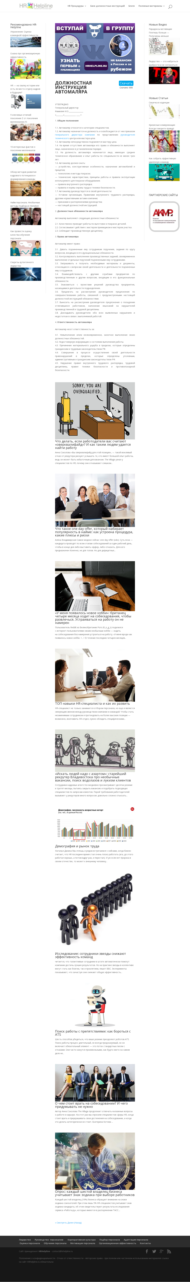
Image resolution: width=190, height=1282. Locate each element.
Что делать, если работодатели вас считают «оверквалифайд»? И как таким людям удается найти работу (93, 444)
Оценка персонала (29, 1243)
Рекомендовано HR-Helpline (23, 26)
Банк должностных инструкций (107, 6)
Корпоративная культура (81, 1239)
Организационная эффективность (117, 1243)
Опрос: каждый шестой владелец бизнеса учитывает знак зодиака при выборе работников (95, 1193)
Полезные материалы (150, 6)
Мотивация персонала (82, 1243)
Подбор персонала (109, 1239)
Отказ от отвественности (70, 1258)
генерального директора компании (75, 134)
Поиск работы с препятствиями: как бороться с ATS (93, 1033)
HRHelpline (44, 1251)
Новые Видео (158, 24)
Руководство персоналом (49, 1239)
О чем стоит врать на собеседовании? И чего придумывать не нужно (91, 1105)
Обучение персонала (55, 1243)
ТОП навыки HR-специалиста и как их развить (92, 703)
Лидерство (25, 1239)
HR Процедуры (76, 6)
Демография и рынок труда (77, 846)
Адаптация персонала (136, 1239)
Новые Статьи (158, 98)
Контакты (145, 1243)
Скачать (126, 83)
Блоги (132, 6)
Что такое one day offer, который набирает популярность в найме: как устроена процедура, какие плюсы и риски (94, 531)
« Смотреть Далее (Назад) (68, 1222)
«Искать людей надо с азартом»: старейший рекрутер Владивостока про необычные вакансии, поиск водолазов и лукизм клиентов (93, 776)
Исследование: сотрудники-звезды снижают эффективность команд (90, 955)
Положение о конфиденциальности (37, 1258)
